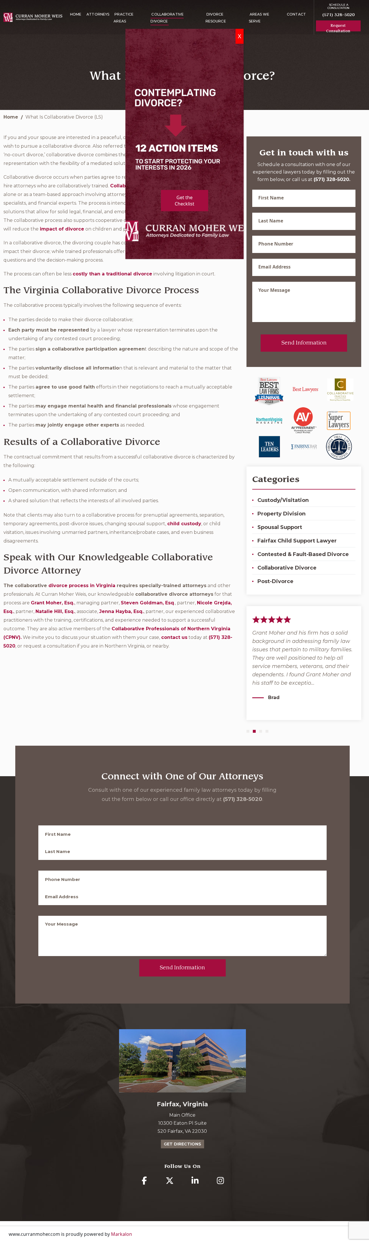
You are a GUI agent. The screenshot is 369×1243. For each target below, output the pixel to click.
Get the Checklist (184, 200)
